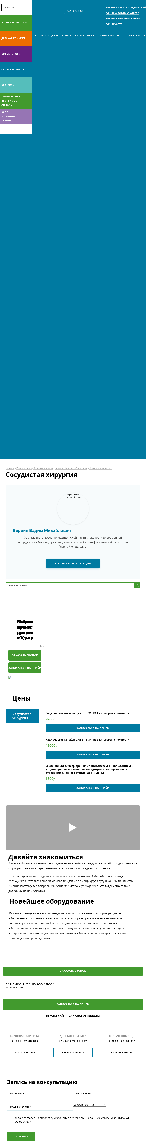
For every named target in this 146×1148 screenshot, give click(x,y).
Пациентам (131, 35)
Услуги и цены (46, 35)
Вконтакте (3, 129)
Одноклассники (17, 129)
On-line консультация (73, 563)
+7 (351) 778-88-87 (74, 12)
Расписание (84, 35)
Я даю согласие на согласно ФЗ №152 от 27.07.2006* (72, 1119)
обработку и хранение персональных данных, (70, 1118)
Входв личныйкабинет (8, 116)
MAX (10, 129)
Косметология (11, 53)
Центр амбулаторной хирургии (71, 467)
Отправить (21, 1136)
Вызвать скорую (121, 1052)
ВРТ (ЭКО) (7, 85)
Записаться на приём (24, 667)
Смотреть (73, 827)
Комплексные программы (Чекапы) (11, 101)
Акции (66, 35)
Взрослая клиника (14, 22)
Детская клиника (13, 38)
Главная (10, 467)
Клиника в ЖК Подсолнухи (30, 983)
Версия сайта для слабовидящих (73, 1015)
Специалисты (108, 35)
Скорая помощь (12, 69)
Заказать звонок (25, 655)
